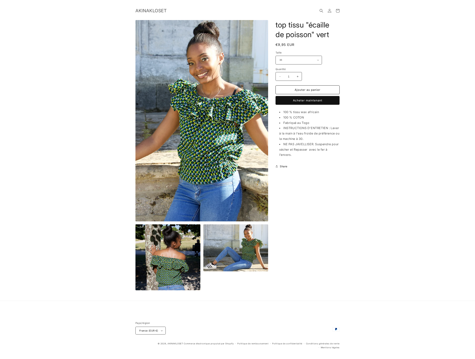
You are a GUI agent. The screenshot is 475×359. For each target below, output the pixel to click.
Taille (279, 52)
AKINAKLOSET (175, 343)
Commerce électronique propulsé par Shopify (209, 343)
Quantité (281, 69)
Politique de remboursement (252, 343)
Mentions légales (330, 347)
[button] (321, 11)
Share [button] (283, 166)
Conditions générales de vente (323, 343)
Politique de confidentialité (287, 343)
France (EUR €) (148, 330)
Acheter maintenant (307, 100)
